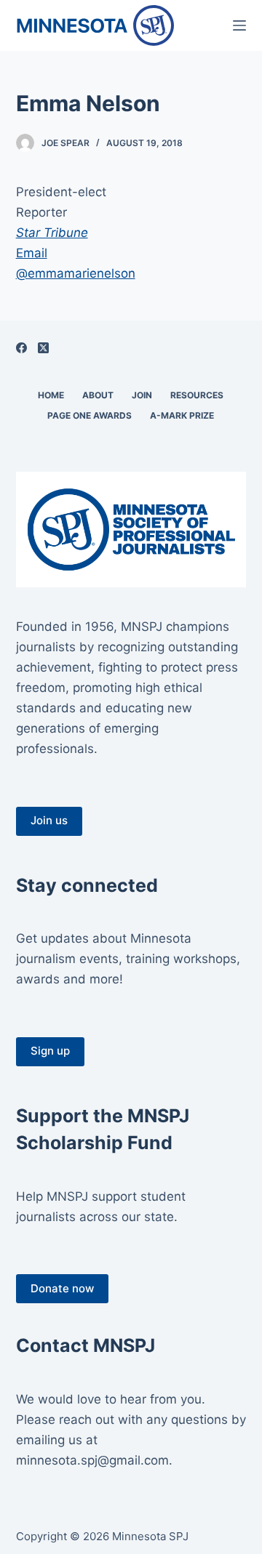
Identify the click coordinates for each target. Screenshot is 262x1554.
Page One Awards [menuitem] (89, 415)
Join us (49, 820)
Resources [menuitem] (196, 395)
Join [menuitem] (142, 395)
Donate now (62, 1288)
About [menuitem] (98, 395)
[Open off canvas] (239, 25)
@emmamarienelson (75, 273)
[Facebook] (21, 347)
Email (31, 253)
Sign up (50, 1051)
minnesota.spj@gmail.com (92, 1460)
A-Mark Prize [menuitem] (182, 415)
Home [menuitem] (51, 395)
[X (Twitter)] (43, 347)
